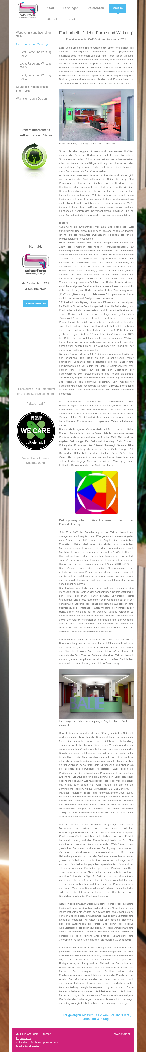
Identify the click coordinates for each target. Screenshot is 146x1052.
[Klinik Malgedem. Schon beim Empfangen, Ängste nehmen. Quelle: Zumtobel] (96, 694)
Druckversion (29, 1034)
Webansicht (122, 1034)
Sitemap (45, 1034)
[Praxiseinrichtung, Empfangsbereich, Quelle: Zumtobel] (96, 115)
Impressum (23, 1038)
